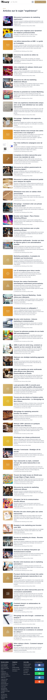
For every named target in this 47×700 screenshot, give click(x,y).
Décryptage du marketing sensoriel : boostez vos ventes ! (28, 406)
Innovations (14, 661)
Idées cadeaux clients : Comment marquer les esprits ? (28, 635)
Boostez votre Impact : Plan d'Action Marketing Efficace (25, 214)
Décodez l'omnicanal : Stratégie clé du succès (28, 443)
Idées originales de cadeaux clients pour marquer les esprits (27, 66)
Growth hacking (15, 658)
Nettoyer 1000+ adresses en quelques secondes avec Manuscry (26, 419)
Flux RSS (25, 663)
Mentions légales (27, 654)
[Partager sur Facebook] (39, 655)
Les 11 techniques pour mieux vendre (26, 266)
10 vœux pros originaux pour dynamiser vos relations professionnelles (28, 31)
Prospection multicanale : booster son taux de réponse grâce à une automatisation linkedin (28, 239)
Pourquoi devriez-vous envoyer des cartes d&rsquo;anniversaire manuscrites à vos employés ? (27, 567)
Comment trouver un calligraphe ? (25, 304)
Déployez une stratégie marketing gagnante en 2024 (29, 352)
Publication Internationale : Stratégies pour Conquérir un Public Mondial (5, 680)
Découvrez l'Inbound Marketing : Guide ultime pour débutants (29, 292)
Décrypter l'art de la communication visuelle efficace (28, 491)
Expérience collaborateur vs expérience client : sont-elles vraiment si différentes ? (5, 665)
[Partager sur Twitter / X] (39, 660)
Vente (13, 656)
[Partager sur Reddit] (39, 672)
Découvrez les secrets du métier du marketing (29, 54)
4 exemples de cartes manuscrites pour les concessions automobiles (27, 581)
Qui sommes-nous (27, 658)
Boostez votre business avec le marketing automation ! (27, 553)
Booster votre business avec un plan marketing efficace (29, 227)
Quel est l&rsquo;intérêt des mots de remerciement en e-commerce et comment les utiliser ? (29, 620)
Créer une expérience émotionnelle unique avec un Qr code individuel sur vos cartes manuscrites (27, 103)
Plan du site (26, 661)
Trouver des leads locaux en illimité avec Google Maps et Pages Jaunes (27, 466)
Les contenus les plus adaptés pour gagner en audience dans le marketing (5, 695)
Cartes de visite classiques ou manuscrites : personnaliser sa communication (4, 673)
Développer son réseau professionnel (26, 430)
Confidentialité (27, 656)
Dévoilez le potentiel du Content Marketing (28, 90)
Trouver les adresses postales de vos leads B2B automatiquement (29, 328)
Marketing (14, 654)
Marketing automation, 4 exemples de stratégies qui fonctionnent (26, 252)
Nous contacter (27, 665)
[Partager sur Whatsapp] (39, 664)
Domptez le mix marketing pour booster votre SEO (29, 517)
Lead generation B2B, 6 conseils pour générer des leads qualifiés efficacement (28, 380)
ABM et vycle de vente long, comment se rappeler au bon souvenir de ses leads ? (27, 340)
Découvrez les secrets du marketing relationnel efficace (25, 479)
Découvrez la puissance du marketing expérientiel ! (26, 18)
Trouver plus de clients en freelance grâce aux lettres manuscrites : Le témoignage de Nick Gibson (28, 393)
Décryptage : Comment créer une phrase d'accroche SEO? (27, 202)
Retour (4, 8)
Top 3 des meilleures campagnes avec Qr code (29, 141)
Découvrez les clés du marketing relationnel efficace (28, 79)
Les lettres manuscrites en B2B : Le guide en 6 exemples (28, 42)
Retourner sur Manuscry (40, 1)
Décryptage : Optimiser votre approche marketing (26, 117)
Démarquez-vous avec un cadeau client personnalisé (26, 190)
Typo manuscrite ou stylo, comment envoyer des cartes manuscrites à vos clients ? (28, 454)
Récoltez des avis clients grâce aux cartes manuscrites (27, 503)
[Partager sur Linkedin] (39, 668)
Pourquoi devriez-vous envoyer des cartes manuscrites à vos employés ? (27, 129)
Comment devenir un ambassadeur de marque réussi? (29, 595)
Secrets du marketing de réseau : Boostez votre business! (27, 529)
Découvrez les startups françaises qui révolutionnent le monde (26, 541)
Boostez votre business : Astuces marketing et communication (28, 316)
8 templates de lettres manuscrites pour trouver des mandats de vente (26, 153)
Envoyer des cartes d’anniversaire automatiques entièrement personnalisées (27, 278)
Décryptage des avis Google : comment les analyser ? (27, 607)
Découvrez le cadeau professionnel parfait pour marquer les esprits (27, 178)
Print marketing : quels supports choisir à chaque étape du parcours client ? (5, 657)
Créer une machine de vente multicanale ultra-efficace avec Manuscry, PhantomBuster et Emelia (29, 365)
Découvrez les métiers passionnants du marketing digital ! (26, 166)
